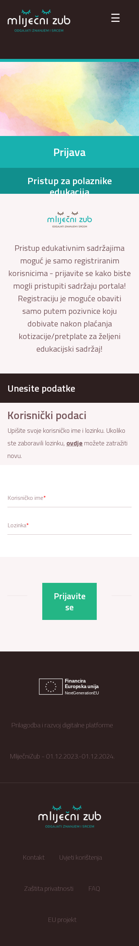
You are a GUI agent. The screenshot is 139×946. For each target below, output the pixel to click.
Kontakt (33, 857)
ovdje (74, 443)
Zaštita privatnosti (48, 888)
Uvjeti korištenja (80, 857)
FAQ (94, 888)
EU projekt (62, 920)
